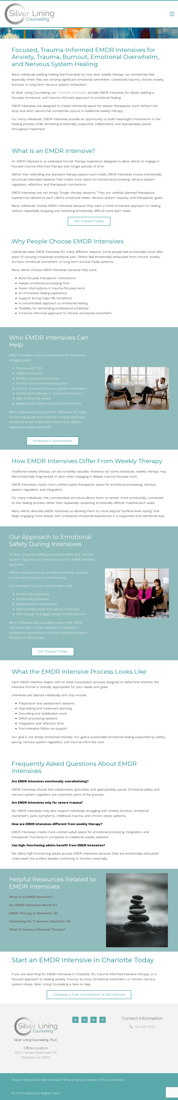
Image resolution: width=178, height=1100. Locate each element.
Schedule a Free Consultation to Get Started (89, 994)
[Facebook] (75, 1020)
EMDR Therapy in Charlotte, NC (33, 913)
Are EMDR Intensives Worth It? (33, 905)
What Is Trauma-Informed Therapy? (37, 929)
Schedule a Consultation (52, 441)
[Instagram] (84, 1020)
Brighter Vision (50, 1093)
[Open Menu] (172, 14)
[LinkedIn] (93, 1020)
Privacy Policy (21, 1080)
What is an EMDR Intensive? (31, 897)
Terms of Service (74, 1080)
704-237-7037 (145, 1027)
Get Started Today (89, 221)
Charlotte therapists (72, 92)
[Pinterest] (102, 1020)
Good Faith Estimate (46, 1080)
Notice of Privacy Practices (105, 1080)
